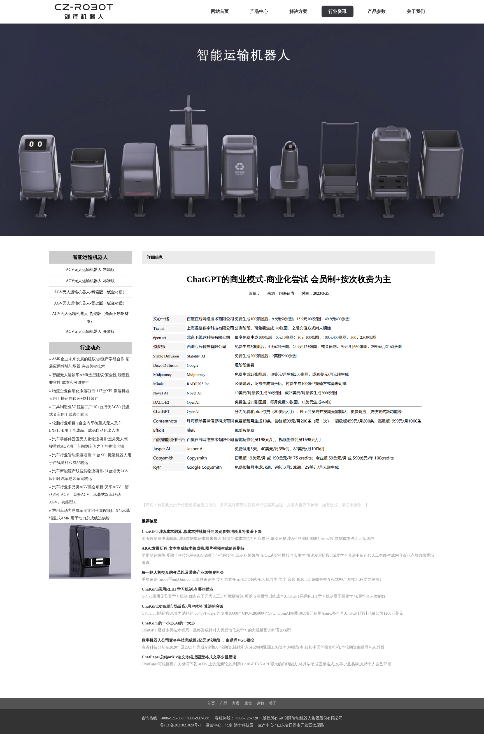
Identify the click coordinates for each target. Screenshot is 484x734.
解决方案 (298, 11)
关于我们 (416, 11)
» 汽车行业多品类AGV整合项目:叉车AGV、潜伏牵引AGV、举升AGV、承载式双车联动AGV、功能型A (89, 494)
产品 (223, 703)
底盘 (248, 703)
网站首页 (220, 11)
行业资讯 (337, 11)
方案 (236, 703)
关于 (273, 703)
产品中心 (259, 11)
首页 (211, 703)
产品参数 (377, 11)
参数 (260, 703)
